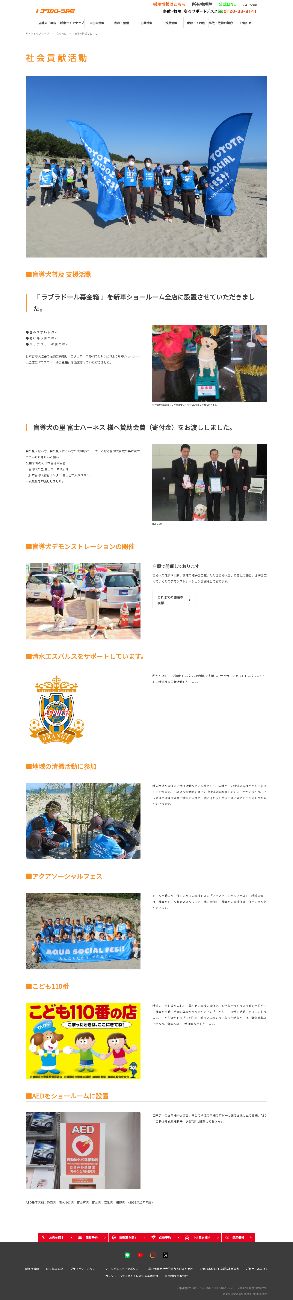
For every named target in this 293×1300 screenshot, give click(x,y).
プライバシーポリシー (84, 1269)
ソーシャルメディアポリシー (123, 1269)
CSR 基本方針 (54, 1269)
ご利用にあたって (257, 1269)
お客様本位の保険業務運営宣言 (219, 1269)
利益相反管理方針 (176, 1276)
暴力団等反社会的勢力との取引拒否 (170, 1269)
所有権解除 (32, 1269)
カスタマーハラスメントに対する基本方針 (131, 1276)
